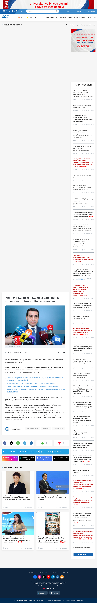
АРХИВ (55, 572)
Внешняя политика (88, 25)
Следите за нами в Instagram (11, 458)
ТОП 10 (65, 572)
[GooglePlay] (42, 593)
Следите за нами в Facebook (44, 458)
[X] (7, 11)
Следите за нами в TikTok (28, 458)
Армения (46, 428)
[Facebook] (35, 577)
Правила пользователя (54, 600)
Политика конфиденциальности (73, 600)
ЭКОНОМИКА (80, 17)
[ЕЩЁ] (94, 17)
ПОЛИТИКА (62, 17)
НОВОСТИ (71, 17)
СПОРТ (89, 17)
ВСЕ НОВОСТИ (51, 17)
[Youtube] (9, 11)
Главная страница (72, 25)
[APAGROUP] (48, 588)
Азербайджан (58, 428)
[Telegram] (12, 11)
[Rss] (16, 11)
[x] (44, 577)
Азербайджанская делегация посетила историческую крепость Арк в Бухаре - (36, 391)
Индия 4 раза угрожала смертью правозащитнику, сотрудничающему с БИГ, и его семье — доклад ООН (35, 379)
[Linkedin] (14, 11)
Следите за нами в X (62, 458)
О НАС (31, 572)
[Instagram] (4, 11)
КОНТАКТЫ (43, 572)
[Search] (56, 11)
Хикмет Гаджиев (32, 428)
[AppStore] (54, 593)
